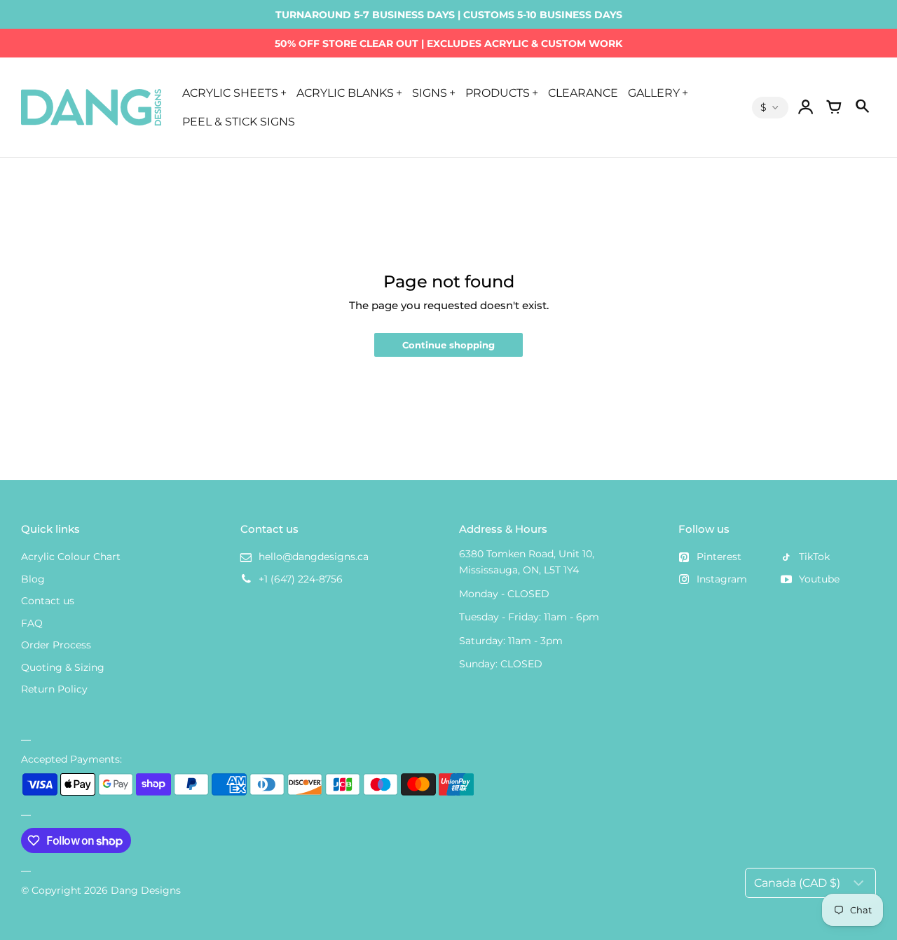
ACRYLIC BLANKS (345, 93)
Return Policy (54, 689)
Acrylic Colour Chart (71, 556)
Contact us (47, 600)
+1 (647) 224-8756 (301, 579)
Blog (33, 579)
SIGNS (429, 93)
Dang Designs (146, 890)
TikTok (814, 556)
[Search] (862, 107)
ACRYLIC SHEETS (230, 93)
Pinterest (719, 556)
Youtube (819, 579)
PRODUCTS (497, 93)
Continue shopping (448, 345)
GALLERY (654, 93)
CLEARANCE (583, 93)
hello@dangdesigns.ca (314, 556)
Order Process (56, 645)
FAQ (32, 623)
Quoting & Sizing (62, 667)
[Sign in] (806, 107)
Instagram (722, 579)
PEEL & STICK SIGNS (238, 121)
